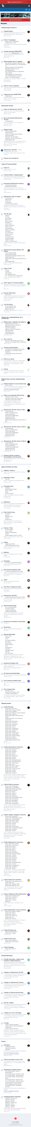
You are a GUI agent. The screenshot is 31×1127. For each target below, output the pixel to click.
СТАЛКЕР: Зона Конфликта (11, 693)
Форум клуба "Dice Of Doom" (12, 941)
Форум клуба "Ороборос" (11, 829)
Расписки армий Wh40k (10, 131)
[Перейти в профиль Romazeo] (28, 442)
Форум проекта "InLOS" (10, 42)
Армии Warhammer (9, 257)
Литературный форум (11, 347)
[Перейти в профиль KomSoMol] (28, 1003)
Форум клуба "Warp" (10, 849)
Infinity (6, 542)
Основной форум (9, 411)
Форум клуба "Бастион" (10, 860)
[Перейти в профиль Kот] (28, 843)
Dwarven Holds (8, 224)
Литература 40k (9, 121)
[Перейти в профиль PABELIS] (28, 175)
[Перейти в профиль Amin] (28, 815)
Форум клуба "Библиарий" (11, 800)
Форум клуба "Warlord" (10, 794)
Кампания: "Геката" (9, 1104)
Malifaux (6, 552)
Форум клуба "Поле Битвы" (11, 801)
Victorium (7, 637)
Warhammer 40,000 (7, 105)
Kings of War (8, 268)
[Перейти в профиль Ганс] (28, 785)
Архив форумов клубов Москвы (12, 739)
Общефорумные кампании (12, 1096)
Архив (6, 492)
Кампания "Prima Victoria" (11, 1098)
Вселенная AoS (8, 198)
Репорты (7, 215)
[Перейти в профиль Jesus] (28, 596)
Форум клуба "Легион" (10, 898)
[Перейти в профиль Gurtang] (28, 894)
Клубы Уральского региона (12, 879)
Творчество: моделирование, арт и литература (12, 318)
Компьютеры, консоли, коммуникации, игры (13, 379)
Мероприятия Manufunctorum (12, 68)
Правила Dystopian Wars (11, 489)
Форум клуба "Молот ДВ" (11, 915)
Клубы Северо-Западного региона (15, 814)
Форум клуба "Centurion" (11, 772)
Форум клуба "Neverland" (11, 858)
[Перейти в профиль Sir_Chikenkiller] (28, 52)
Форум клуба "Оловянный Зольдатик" (14, 827)
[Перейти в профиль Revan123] (28, 983)
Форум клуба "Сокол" (10, 727)
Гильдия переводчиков (10, 610)
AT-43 (6, 638)
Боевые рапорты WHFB (10, 254)
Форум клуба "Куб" (9, 882)
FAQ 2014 (7, 479)
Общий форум (8, 31)
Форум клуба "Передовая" (11, 724)
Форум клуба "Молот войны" (12, 843)
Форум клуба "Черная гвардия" (12, 735)
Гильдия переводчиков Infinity (12, 545)
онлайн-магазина (15, 52)
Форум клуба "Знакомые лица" (12, 895)
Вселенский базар (6, 955)
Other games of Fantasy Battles (13, 283)
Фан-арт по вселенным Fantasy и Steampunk (15, 342)
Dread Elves (8, 222)
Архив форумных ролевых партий (13, 1083)
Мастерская (8, 294)
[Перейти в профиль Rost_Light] (28, 502)
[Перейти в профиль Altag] (28, 340)
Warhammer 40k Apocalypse (11, 136)
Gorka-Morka (8, 643)
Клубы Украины (9, 947)
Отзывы (6, 1023)
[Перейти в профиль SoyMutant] (28, 427)
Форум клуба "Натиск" (10, 914)
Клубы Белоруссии (10, 930)
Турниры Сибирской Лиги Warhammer (14, 67)
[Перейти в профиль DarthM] (28, 690)
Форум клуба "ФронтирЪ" (11, 931)
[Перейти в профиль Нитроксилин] (28, 635)
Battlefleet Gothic (9, 477)
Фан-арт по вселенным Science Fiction (14, 340)
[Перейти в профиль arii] (28, 960)
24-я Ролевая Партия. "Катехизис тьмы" (14, 1074)
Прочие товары (8, 1002)
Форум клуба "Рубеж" (10, 912)
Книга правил (8, 218)
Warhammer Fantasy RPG (11, 186)
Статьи (6, 533)
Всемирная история (9, 1046)
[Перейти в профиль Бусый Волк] (28, 1070)
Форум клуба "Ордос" (10, 791)
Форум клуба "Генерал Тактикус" (13, 709)
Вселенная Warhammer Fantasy (14, 183)
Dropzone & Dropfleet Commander (14, 621)
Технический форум (10, 414)
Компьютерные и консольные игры (15, 383)
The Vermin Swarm (9, 237)
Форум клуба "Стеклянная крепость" (13, 881)
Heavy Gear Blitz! (9, 644)
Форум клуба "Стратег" (10, 770)
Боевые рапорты (9, 132)
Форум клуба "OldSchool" (11, 738)
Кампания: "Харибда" (10, 1105)
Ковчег (6, 369)
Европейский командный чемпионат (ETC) (15, 255)
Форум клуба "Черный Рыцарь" (12, 819)
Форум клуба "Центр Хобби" (11, 734)
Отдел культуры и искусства (13, 1059)
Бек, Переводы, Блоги (10, 274)
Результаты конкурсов (11, 158)
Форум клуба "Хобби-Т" (11, 793)
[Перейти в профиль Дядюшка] (28, 197)
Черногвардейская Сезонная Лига (13, 74)
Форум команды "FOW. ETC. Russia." (13, 535)
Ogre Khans (8, 231)
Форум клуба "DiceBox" (10, 859)
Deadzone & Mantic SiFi (11, 663)
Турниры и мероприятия (10, 532)
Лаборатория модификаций (11, 415)
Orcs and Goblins (9, 232)
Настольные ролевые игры (12, 680)
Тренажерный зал (9, 332)
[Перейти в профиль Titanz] (28, 1013)
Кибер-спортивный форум (11, 412)
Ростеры (7, 216)
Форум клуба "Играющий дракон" (13, 760)
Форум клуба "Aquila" (10, 846)
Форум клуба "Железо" (10, 918)
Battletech (7, 502)
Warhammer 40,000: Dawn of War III (15, 441)
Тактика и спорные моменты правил (13, 134)
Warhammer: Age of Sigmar (12, 196)
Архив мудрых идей (9, 139)
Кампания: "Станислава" (11, 1102)
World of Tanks (8, 385)
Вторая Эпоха (8, 519)
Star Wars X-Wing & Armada (12, 587)
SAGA (5, 580)
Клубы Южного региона (11, 784)
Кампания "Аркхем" (9, 1101)
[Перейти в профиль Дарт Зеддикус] (28, 118)
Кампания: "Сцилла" (10, 1106)
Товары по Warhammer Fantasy (13, 982)
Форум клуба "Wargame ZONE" (12, 884)
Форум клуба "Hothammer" (11, 790)
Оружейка (7, 1049)
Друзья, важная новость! (14, 2)
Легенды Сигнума (9, 650)
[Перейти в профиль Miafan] (28, 168)
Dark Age (7, 651)
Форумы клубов (6, 703)
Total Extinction (8, 647)
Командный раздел (9, 70)
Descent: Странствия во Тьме (12, 692)
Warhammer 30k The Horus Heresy (13, 138)
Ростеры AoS (8, 202)
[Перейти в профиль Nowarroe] (28, 487)
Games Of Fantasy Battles (9, 164)
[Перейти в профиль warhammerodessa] (28, 948)
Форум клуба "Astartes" (10, 848)
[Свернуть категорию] (29, 27)
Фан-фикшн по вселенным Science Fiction (15, 349)
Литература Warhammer (10, 185)
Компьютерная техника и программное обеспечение (12, 456)
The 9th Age (7, 214)
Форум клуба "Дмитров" (11, 751)
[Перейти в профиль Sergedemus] (28, 973)
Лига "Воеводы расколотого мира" (13, 75)
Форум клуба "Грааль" (10, 824)
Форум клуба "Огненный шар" (12, 865)
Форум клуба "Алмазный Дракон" (13, 862)
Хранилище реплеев (10, 417)
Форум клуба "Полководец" (11, 762)
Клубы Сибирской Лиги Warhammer (15, 894)
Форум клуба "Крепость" (11, 714)
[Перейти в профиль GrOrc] (28, 86)
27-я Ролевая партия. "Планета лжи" (13, 1079)
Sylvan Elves (8, 235)
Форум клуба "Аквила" (10, 758)
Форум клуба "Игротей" (10, 850)
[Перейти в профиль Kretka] (28, 628)
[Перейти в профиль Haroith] (28, 622)
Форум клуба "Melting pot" (11, 796)
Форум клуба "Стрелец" (10, 899)
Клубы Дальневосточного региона (15, 910)
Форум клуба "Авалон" (10, 737)
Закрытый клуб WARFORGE (12, 94)
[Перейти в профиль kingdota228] (28, 293)
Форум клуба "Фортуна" (10, 856)
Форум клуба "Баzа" (10, 764)
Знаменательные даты (10, 1048)
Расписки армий (9, 529)
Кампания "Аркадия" (10, 1099)
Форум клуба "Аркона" (10, 948)
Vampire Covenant (9, 239)
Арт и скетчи (8, 339)
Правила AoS (8, 199)
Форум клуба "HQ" (9, 917)
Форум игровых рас (10, 435)
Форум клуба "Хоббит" (10, 830)
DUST (6, 646)
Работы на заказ (9, 359)
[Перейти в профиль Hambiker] (28, 40)
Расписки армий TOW (10, 306)
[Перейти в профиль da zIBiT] (28, 32)
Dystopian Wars (8, 486)
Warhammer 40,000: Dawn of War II (15, 426)
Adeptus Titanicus (9, 470)
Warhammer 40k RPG (10, 150)
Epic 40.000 (7, 641)
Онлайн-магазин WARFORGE (13, 51)
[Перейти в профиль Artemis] (28, 570)
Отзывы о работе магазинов (12, 1024)
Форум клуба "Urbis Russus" (11, 845)
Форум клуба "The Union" (11, 708)
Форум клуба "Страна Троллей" (12, 768)
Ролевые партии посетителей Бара (13, 1082)
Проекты (7, 515)
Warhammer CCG (9, 690)
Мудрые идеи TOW (9, 308)
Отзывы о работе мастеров (11, 1028)
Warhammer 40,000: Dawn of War (14, 409)
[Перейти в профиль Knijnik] (28, 939)
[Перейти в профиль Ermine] (28, 880)
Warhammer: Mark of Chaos (11, 396)
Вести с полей (8, 490)
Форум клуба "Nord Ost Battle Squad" (13, 797)
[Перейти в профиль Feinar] (28, 62)
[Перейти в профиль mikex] (28, 283)
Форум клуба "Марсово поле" (12, 885)
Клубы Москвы (8, 707)
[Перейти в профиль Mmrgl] (28, 562)
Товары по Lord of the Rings (12, 1013)
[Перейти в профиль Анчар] (28, 110)
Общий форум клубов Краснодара (13, 788)
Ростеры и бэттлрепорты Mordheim (13, 562)
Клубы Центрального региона (13, 747)
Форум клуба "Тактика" (10, 855)
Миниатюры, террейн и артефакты (15, 322)
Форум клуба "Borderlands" (11, 852)
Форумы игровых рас (10, 418)
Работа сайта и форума (11, 85)
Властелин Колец (9, 512)
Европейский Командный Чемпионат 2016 (15, 63)
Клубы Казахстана (10, 938)
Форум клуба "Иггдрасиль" (11, 755)
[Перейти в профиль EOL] (28, 95)
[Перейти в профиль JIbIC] (28, 130)
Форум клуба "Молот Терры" (12, 820)
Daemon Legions (9, 221)
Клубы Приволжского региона (13, 842)
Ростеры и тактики (9, 608)
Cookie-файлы (15, 1122)
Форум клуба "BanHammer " (11, 816)
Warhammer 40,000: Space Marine (13, 399)
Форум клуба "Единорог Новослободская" (15, 712)
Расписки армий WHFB (10, 252)
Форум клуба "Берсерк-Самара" (13, 853)
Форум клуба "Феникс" (10, 731)
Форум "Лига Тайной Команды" (12, 77)
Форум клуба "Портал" (10, 725)
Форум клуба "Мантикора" (11, 721)
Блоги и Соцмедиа (10, 40)
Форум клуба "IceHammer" (11, 897)
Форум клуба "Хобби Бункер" (12, 732)
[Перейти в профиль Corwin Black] (28, 553)
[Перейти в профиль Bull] (28, 674)
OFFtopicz (7, 1045)
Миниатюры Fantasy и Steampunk (13, 324)
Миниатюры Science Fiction (11, 323)
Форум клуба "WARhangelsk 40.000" (13, 817)
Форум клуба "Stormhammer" (12, 822)
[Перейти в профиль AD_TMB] (28, 747)
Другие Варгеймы (9, 634)
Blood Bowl (7, 627)
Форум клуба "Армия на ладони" (13, 911)
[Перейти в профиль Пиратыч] (28, 543)
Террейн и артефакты (10, 327)
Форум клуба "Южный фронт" (12, 803)
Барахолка (7, 901)
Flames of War (8, 528)
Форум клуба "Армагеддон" (11, 786)
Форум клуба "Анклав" (10, 771)
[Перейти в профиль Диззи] (28, 456)
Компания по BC (9, 516)
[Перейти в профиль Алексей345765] (28, 681)
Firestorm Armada (9, 493)
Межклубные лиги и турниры (13, 61)
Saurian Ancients (9, 234)
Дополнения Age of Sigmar (11, 203)
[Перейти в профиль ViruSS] (28, 471)
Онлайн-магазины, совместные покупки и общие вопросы (14, 959)
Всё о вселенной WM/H (10, 607)
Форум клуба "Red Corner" (11, 767)
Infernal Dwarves (9, 228)
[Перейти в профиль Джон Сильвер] (28, 396)
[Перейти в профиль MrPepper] (28, 587)
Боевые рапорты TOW (10, 307)
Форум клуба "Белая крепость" (12, 748)
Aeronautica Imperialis (10, 640)
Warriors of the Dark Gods (11, 241)
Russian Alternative (10, 293)
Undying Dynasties (9, 238)
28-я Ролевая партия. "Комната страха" (14, 1081)
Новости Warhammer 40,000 (13, 109)
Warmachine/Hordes (10, 605)
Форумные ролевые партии (12, 1069)
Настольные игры (9, 689)
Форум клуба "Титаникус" (11, 866)
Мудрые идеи (8, 129)
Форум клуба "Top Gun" (10, 863)
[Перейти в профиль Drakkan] (28, 606)
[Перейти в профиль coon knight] (28, 580)
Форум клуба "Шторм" (10, 752)
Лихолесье (7, 513)
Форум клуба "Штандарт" (11, 711)
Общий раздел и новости (9, 27)
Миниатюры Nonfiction (10, 326)
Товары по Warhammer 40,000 (13, 972)
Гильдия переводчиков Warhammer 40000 (15, 597)
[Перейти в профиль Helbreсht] (28, 1045)
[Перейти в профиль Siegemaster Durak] (28, 528)
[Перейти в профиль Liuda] (28, 348)
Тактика (7, 518)
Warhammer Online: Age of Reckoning (13, 398)
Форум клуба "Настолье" (11, 722)
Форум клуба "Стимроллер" (11, 728)
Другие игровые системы (9, 467)
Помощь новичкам (9, 135)
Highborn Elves (8, 226)
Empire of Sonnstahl (9, 225)
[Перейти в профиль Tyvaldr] (28, 184)
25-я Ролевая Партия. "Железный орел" (14, 1075)
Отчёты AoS (8, 201)
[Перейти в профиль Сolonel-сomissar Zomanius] (28, 370)
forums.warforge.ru (15, 1123)
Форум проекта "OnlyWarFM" (12, 41)
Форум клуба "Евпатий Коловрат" (13, 761)
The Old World (8, 304)
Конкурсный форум (9, 333)
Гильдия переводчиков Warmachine (13, 353)
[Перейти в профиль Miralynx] (28, 384)
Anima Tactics (8, 635)
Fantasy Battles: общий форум (13, 175)
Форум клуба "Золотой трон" (12, 826)
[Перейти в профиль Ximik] (28, 513)
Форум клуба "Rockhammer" (11, 798)
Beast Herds (8, 219)
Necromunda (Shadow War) (12, 569)
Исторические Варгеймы (12, 673)
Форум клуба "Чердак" (10, 933)
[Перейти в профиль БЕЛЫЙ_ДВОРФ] (28, 214)
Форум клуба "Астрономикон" (12, 787)
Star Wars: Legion (9, 653)
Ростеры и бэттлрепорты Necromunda (14, 571)
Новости (6, 167)
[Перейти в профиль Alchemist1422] (28, 664)
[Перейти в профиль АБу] (28, 269)
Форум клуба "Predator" (10, 750)
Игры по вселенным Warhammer (14, 395)
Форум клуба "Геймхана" (11, 940)
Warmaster (7, 648)
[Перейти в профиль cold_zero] (28, 410)
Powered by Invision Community (15, 1124)
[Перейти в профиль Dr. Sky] (28, 305)
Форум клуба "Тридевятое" (11, 729)
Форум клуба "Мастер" (10, 757)
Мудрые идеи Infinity (10, 543)
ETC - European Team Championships (13, 275)
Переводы (7, 487)
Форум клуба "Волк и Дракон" (12, 765)
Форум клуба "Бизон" (10, 754)
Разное (3, 1041)
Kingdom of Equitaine (10, 229)
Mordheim (7, 561)
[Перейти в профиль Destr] (28, 931)
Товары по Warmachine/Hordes (13, 992)
